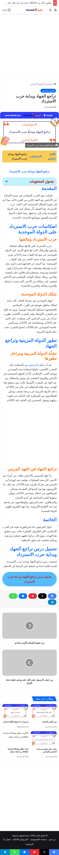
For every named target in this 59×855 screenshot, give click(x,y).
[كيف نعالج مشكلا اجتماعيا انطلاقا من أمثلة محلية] (15, 738)
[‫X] (42, 596)
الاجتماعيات (36, 156)
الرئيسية (50, 84)
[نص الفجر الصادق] (44, 711)
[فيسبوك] (52, 596)
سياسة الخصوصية (38, 839)
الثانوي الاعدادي (37, 84)
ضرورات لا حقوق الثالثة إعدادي (15, 721)
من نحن (52, 839)
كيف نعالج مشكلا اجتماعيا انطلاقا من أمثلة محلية (18, 750)
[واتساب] (13, 596)
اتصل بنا (7, 839)
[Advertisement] (29, 46)
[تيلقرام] (52, 602)
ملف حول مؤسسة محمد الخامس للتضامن (46, 750)
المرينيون (33, 364)
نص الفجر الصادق (49, 721)
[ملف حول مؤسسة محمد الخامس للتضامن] (44, 738)
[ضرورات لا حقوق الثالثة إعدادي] (15, 711)
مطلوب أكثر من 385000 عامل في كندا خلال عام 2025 (27, 2)
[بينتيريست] (32, 596)
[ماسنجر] (23, 596)
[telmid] (35, 10)
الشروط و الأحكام (20, 839)
